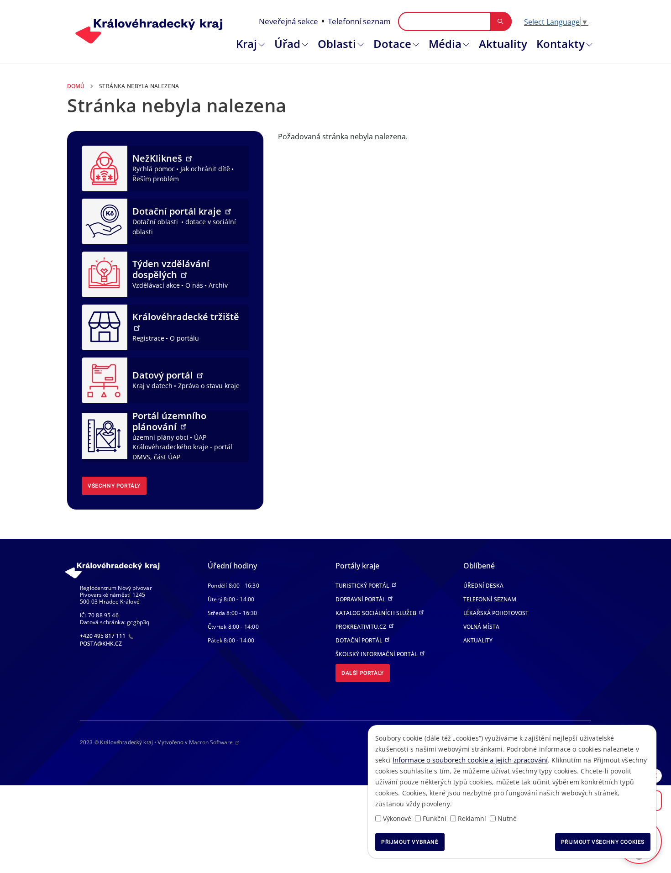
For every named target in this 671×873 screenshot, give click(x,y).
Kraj (246, 43)
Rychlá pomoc (153, 168)
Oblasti (337, 43)
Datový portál (163, 375)
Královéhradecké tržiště (185, 316)
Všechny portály (114, 486)
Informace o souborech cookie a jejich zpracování (470, 759)
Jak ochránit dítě (205, 168)
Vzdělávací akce (156, 285)
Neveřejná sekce (288, 21)
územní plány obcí (160, 437)
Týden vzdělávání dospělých (171, 269)
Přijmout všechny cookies (603, 842)
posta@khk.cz (101, 643)
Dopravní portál (361, 599)
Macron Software (211, 742)
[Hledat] (500, 21)
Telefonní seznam (359, 21)
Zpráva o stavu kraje (209, 385)
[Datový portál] (104, 379)
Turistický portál (363, 585)
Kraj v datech (152, 385)
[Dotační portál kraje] (104, 221)
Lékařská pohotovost (496, 613)
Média (445, 43)
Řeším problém (155, 178)
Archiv (218, 285)
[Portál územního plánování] (104, 435)
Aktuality (503, 43)
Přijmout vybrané (410, 842)
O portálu (184, 338)
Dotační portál (359, 640)
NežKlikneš (158, 158)
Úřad (287, 43)
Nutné (507, 818)
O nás (194, 285)
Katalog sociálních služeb (377, 613)
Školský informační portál (377, 654)
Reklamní (472, 818)
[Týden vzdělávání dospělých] (104, 273)
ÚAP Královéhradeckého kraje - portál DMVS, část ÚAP (182, 447)
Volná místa (481, 627)
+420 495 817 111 (103, 636)
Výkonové (397, 818)
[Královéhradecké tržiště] (104, 326)
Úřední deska (483, 585)
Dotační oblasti (156, 221)
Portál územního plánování (169, 421)
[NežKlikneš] (104, 168)
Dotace (392, 43)
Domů (75, 86)
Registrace (148, 338)
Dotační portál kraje (178, 211)
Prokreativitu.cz (362, 627)
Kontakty (560, 43)
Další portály (362, 673)
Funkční (434, 818)
